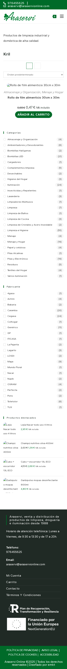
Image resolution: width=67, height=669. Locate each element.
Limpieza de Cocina (18, 219)
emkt (51, 664)
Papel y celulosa (16, 247)
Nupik (10, 378)
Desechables (14, 173)
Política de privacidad (22, 650)
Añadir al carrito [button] (33, 114)
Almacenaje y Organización (22, 92)
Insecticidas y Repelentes (21, 190)
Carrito (11, 582)
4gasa (10, 293)
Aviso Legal (50, 650)
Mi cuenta (13, 575)
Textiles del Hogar (17, 270)
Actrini (11, 298)
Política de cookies (22, 654)
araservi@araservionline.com (25, 564)
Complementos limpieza (20, 167)
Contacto (13, 588)
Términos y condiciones (23, 595)
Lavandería (13, 196)
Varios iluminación (17, 276)
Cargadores (14, 162)
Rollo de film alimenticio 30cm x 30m (34, 97)
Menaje (11, 236)
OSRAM (11, 384)
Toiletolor (12, 401)
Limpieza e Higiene (17, 230)
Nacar (10, 373)
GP (9, 333)
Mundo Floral (14, 367)
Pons (10, 395)
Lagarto (11, 350)
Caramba (12, 310)
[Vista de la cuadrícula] (29, 66)
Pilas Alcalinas (15, 253)
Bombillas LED (15, 156)
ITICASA (11, 338)
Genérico (12, 327)
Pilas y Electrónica (17, 258)
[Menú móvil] (60, 16)
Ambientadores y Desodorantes (25, 145)
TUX (9, 407)
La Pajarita (13, 344)
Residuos (12, 264)
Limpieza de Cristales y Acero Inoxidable (29, 224)
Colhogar (12, 321)
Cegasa (11, 316)
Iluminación (13, 184)
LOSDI (10, 355)
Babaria (11, 304)
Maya (10, 361)
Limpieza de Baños (17, 213)
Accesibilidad (49, 654)
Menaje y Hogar (52, 92)
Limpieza (12, 207)
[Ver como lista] (37, 66)
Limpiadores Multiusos (20, 201)
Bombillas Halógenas (19, 150)
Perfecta (12, 390)
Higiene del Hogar (17, 179)
